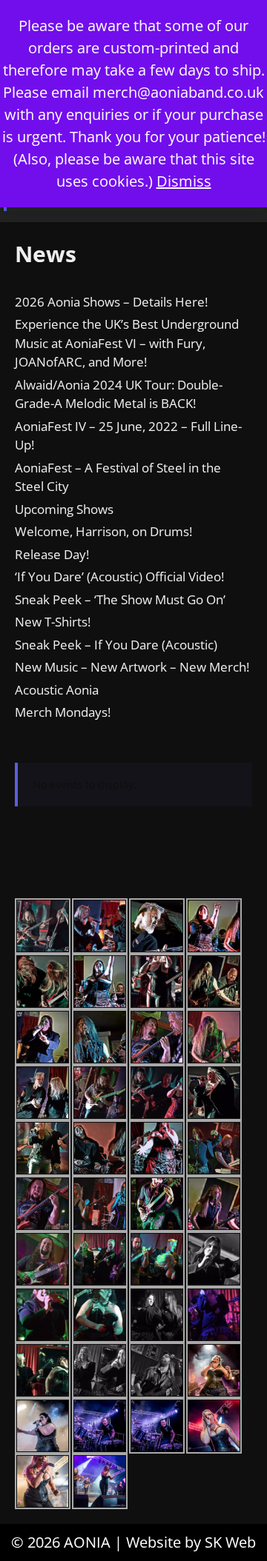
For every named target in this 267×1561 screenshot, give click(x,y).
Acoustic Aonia (57, 689)
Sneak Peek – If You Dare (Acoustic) (116, 644)
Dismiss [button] (183, 181)
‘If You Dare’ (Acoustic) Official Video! (119, 576)
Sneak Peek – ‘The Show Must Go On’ (120, 599)
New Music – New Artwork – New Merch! (132, 666)
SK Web (230, 1542)
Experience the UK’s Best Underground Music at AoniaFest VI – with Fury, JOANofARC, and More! (127, 342)
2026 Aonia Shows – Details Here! (111, 301)
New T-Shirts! (52, 621)
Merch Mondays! (63, 712)
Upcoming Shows (64, 509)
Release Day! (52, 554)
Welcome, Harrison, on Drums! (103, 531)
